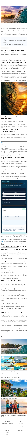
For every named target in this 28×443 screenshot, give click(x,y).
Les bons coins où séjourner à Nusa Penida (6, 378)
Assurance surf (7, 433)
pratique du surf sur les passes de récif (10, 299)
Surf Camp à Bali (20, 427)
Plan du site (7, 434)
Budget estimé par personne (6, 202)
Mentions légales (7, 432)
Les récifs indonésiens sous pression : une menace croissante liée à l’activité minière (11, 373)
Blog (1, 26)
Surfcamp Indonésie (4, 1)
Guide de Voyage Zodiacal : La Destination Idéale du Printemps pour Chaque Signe (11, 377)
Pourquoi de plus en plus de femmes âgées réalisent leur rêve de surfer (9, 398)
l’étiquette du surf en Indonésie (7, 266)
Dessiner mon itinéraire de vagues (14, 205)
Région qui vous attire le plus (5, 198)
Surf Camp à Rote (21, 426)
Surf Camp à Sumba (20, 425)
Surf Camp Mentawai (20, 424)
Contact (7, 435)
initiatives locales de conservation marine (14, 275)
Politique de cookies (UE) (7, 430)
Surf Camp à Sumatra (20, 423)
